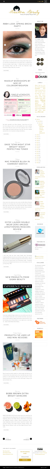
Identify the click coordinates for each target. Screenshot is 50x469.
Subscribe (25, 459)
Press (17, 78)
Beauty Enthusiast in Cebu (8, 454)
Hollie (43, 451)
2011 (37, 160)
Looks (17, 21)
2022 (37, 140)
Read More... (6, 70)
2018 (37, 147)
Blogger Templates (6, 467)
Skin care (17, 142)
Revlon (40, 110)
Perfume (40, 106)
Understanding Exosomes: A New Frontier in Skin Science (40, 216)
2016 (37, 151)
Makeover (36, 100)
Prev (5, 45)
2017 (37, 149)
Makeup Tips (40, 103)
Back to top (43, 467)
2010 (37, 162)
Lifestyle (40, 96)
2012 (37, 158)
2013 (37, 157)
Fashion (36, 90)
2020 (37, 144)
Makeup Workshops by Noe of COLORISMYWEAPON (17, 83)
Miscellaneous (38, 105)
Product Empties (17, 333)
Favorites (39, 90)
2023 (37, 138)
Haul (40, 95)
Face (44, 88)
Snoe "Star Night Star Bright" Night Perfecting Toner (17, 146)
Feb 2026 (39, 121)
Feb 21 (40, 123)
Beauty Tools (37, 85)
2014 (37, 155)
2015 (37, 153)
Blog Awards (43, 85)
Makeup (17, 159)
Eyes (44, 87)
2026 (37, 119)
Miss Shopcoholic (6, 451)
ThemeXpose (15, 467)
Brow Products (38, 86)
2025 (37, 134)
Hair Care (39, 93)
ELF (42, 86)
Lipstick (37, 98)
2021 (37, 142)
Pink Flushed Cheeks (7, 452)
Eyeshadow (37, 88)
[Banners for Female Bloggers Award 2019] (40, 258)
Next (30, 45)
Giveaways (40, 91)
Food (43, 90)
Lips (44, 96)
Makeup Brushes (40, 101)
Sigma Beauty (17, 275)
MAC (44, 98)
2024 (37, 136)
